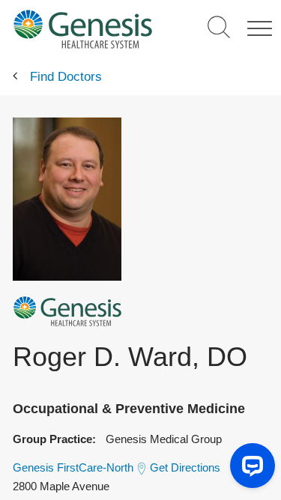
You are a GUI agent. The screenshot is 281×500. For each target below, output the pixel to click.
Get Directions (185, 467)
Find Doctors (66, 77)
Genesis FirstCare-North (73, 467)
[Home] (83, 29)
